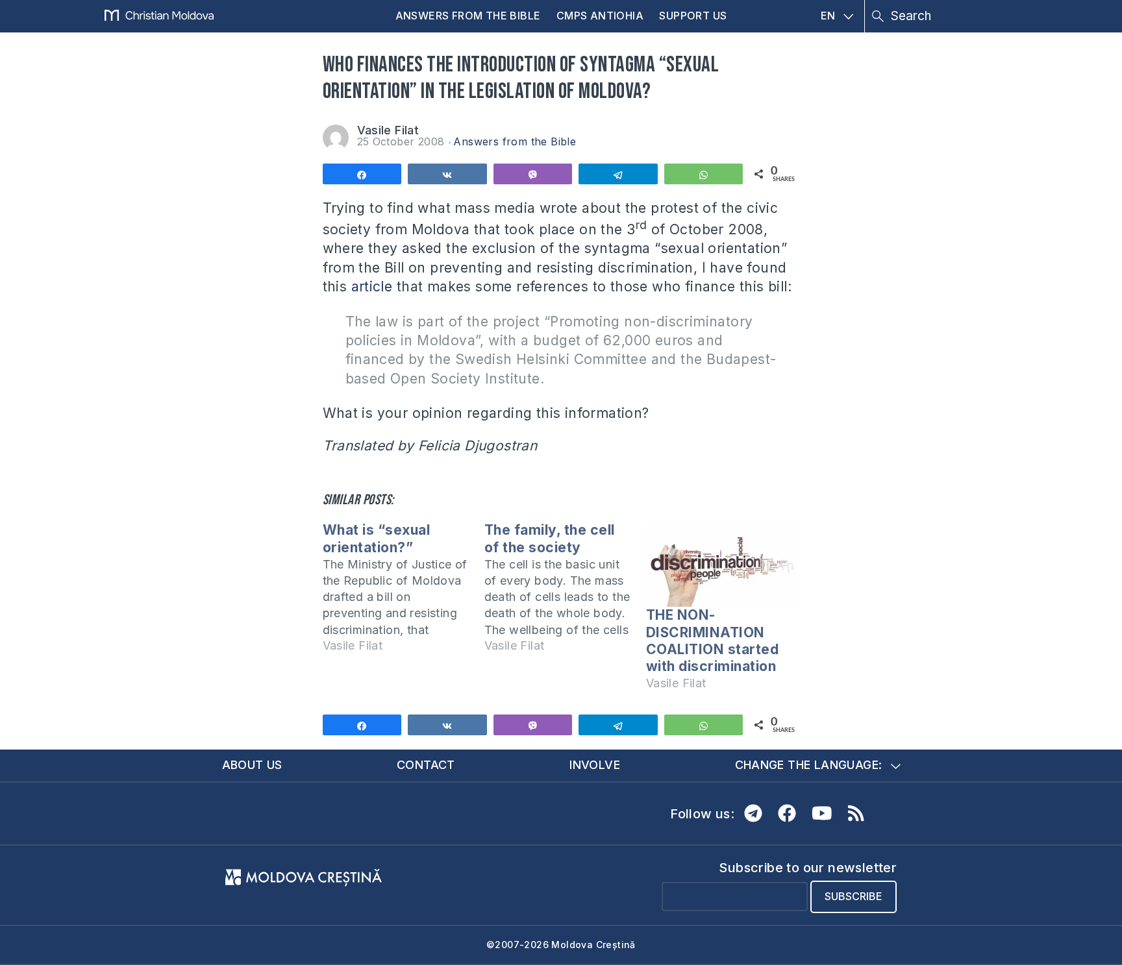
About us (252, 765)
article (372, 286)
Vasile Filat (388, 130)
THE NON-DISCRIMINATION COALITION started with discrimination (712, 640)
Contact (426, 765)
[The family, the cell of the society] (565, 593)
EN (828, 15)
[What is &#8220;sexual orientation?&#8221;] (403, 593)
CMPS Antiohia (599, 15)
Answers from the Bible (468, 15)
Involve (594, 765)
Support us (693, 15)
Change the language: (808, 765)
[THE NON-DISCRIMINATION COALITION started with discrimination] (720, 564)
